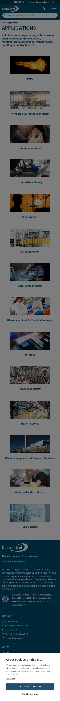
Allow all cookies (30, 686)
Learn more (10, 678)
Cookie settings (30, 694)
